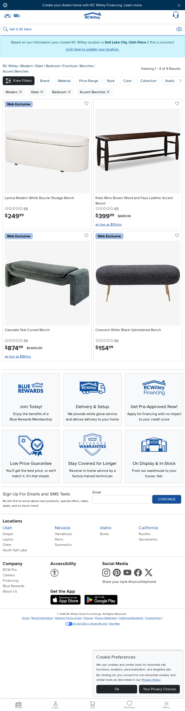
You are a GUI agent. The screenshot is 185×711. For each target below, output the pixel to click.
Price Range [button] (88, 81)
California (148, 528)
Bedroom (53, 66)
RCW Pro (10, 570)
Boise (104, 534)
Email (96, 492)
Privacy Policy (151, 680)
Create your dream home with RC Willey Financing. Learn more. (92, 5)
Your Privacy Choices (159, 689)
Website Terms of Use (68, 618)
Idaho (105, 528)
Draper (8, 534)
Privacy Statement (106, 618)
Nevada (62, 528)
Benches (87, 66)
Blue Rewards (13, 586)
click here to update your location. (92, 49)
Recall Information (42, 618)
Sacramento (148, 539)
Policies (88, 618)
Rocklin (144, 534)
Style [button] (111, 81)
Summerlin (63, 545)
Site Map (114, 623)
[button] (25, 5)
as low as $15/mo (108, 224)
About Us (10, 591)
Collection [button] (148, 81)
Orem (7, 545)
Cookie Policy (153, 618)
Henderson (63, 534)
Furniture (70, 66)
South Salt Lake (15, 550)
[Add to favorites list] (86, 104)
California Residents (131, 618)
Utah (7, 528)
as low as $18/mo (18, 356)
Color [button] (127, 81)
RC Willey (10, 66)
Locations (12, 521)
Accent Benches (15, 71)
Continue (167, 499)
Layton (8, 539)
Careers (9, 575)
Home (25, 618)
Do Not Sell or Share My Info (90, 623)
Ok (117, 689)
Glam (39, 66)
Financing (10, 580)
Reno (59, 539)
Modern (27, 66)
